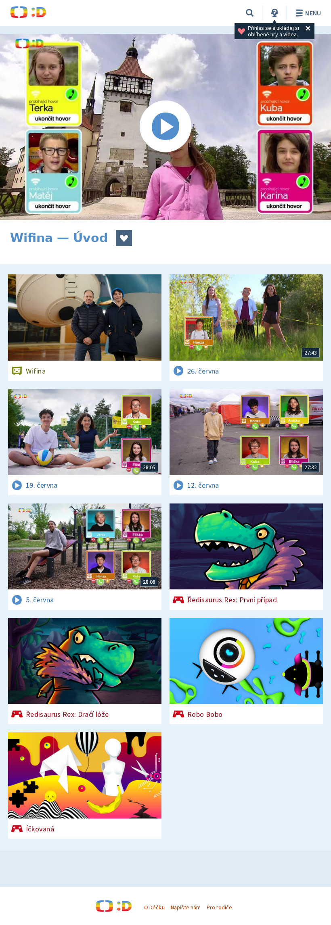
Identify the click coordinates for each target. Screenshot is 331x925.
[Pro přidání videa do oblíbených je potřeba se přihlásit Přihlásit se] (124, 238)
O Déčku (154, 907)
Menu (313, 13)
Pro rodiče (219, 907)
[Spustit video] (165, 127)
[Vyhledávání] (250, 13)
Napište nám (186, 907)
